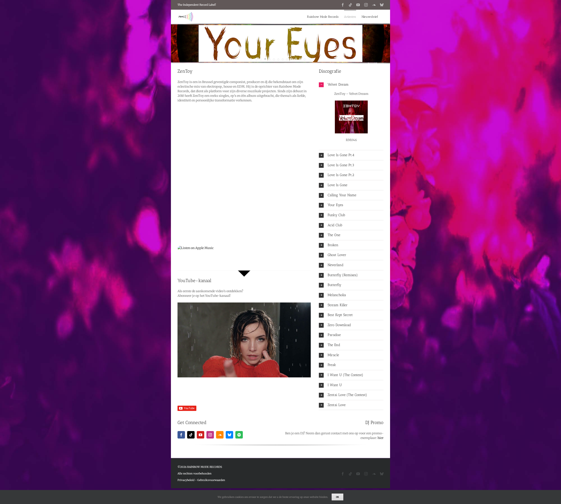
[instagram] (210, 435)
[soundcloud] (220, 435)
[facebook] (181, 435)
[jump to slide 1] (256, 59)
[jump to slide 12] (304, 59)
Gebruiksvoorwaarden (211, 480)
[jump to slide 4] (269, 59)
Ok (337, 497)
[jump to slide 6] (278, 59)
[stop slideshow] (309, 59)
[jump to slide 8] (287, 59)
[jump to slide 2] (261, 59)
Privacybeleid (186, 480)
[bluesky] (229, 435)
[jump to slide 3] (265, 59)
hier (380, 438)
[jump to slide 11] (300, 59)
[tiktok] (191, 435)
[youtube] (200, 435)
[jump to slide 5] (274, 59)
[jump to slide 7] (282, 59)
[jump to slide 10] (296, 59)
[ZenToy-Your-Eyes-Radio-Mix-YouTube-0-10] (244, 304)
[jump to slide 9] (291, 59)
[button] (351, 85)
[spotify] (239, 435)
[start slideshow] (251, 59)
